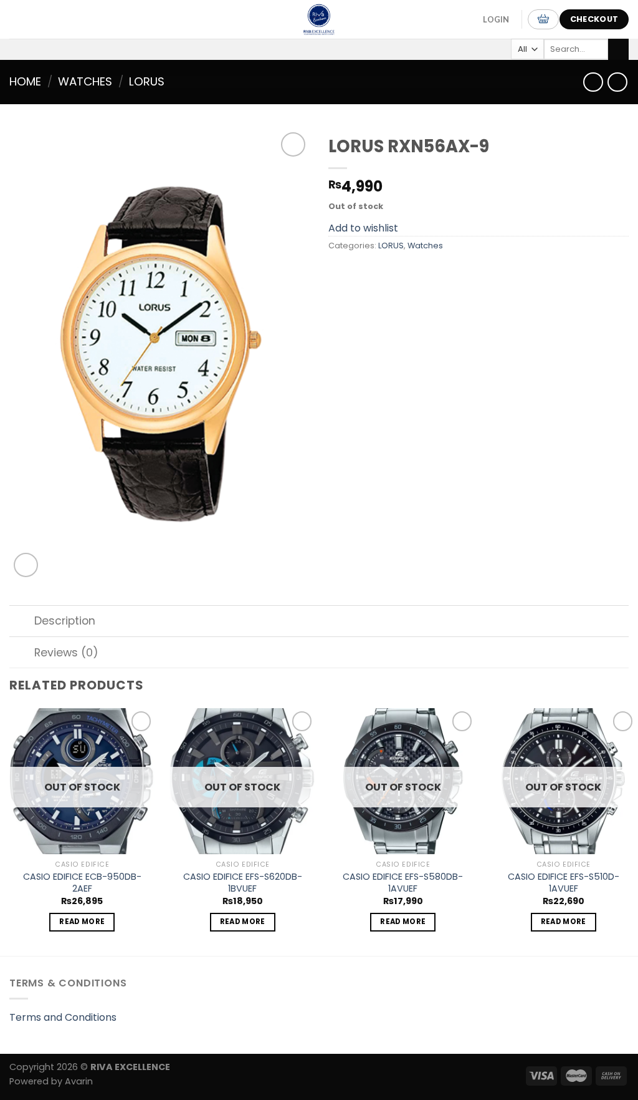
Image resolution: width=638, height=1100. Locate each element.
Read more (82, 922)
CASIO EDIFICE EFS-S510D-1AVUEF (563, 882)
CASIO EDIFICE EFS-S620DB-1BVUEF (242, 882)
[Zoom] (26, 565)
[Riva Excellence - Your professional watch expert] (319, 19)
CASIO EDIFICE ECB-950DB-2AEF (82, 882)
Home (25, 81)
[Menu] (24, 19)
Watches (85, 81)
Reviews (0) (66, 652)
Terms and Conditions (63, 1017)
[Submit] (618, 49)
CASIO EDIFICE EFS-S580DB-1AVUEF (403, 882)
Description (64, 620)
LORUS (146, 81)
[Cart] (543, 19)
